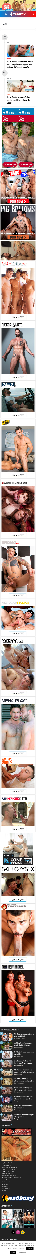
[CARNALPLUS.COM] (18, 864)
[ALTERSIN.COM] (18, 1227)
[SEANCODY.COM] (18, 478)
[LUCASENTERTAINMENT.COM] (18, 538)
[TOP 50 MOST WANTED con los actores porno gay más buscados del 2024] (7, 1081)
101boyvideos (6, 1188)
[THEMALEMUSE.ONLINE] (17, 1161)
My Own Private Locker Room (11, 1178)
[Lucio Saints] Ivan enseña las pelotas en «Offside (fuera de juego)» (18, 100)
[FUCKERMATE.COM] (18, 380)
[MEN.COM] (18, 418)
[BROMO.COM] (18, 598)
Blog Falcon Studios (8, 1169)
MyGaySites (5, 1186)
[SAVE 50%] (18, 5)
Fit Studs (4, 1190)
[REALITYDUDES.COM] (18, 794)
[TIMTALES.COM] (18, 962)
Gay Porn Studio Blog (8, 1171)
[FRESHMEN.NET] (10, 168)
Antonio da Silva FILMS (9, 1175)
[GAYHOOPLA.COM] (18, 696)
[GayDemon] (17, 1135)
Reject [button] (13, 1252)
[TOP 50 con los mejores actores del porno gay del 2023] (7, 1037)
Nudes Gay (5, 1180)
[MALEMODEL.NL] (18, 1022)
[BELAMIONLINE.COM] (18, 320)
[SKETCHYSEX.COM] (18, 902)
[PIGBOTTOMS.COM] (18, 239)
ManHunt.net (6, 1182)
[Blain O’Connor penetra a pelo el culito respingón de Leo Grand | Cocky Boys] (7, 1090)
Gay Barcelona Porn (8, 1163)
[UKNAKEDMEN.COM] (18, 832)
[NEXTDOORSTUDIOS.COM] (18, 636)
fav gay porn (6, 1184)
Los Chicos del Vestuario (9, 1167)
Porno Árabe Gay (7, 1173)
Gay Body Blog (6, 1165)
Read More (22, 1253)
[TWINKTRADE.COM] (18, 204)
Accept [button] (30, 1248)
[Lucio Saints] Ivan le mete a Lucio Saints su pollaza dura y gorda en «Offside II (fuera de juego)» (20, 64)
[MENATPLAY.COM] (18, 756)
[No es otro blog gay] (18, 14)
